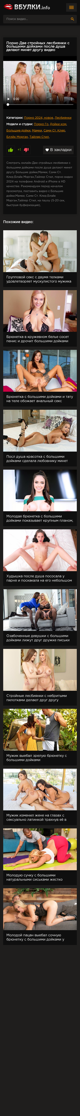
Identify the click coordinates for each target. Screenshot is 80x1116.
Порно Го (41, 124)
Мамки (37, 130)
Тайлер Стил (39, 137)
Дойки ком (58, 124)
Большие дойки (18, 130)
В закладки (58, 150)
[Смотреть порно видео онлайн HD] (26, 7)
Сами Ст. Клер (54, 130)
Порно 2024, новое (38, 118)
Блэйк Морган (17, 137)
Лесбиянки (63, 118)
